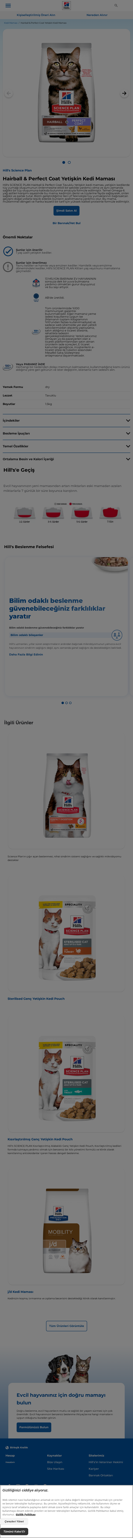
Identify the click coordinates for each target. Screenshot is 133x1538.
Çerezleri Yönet (14, 1521)
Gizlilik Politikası (26, 1514)
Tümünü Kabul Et (14, 1531)
